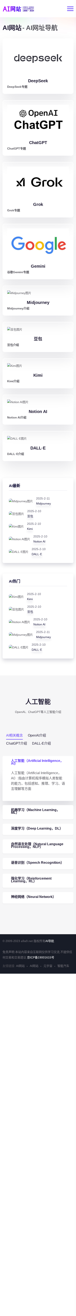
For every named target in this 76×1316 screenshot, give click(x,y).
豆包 (38, 339)
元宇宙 (47, 966)
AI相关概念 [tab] (14, 735)
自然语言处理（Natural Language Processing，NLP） (37, 845)
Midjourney (38, 302)
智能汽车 (63, 966)
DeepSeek (38, 80)
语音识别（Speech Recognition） (37, 862)
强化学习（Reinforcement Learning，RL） (31, 880)
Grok (38, 204)
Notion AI (38, 411)
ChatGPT (38, 142)
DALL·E (38, 448)
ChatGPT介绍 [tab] (16, 743)
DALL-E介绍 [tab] (41, 743)
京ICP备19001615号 (40, 957)
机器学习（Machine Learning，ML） (35, 811)
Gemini (38, 266)
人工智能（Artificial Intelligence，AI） (37, 762)
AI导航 (49, 941)
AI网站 (20, 966)
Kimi (38, 375)
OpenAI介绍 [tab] (37, 735)
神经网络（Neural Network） (33, 897)
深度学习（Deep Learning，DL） (37, 828)
